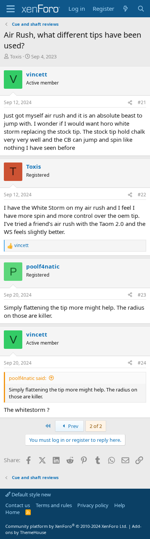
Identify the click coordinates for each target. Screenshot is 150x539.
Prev (72, 426)
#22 (142, 194)
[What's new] (125, 9)
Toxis (16, 56)
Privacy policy (92, 505)
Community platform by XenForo (66, 526)
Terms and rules (54, 505)
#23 (142, 295)
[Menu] (11, 9)
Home (12, 512)
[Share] (130, 102)
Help (119, 505)
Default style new (30, 494)
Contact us (17, 505)
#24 (142, 363)
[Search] (140, 9)
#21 (142, 102)
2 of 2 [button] (96, 426)
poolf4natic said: (27, 378)
